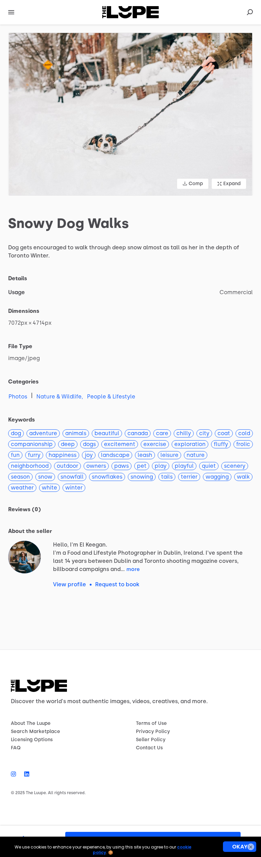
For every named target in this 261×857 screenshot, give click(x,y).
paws (121, 466)
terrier (189, 477)
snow (45, 477)
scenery (234, 466)
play (161, 466)
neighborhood (30, 466)
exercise (154, 444)
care (162, 433)
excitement (119, 444)
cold (244, 433)
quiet (209, 466)
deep (68, 444)
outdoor (67, 466)
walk (243, 477)
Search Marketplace (35, 731)
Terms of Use (151, 723)
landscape (115, 455)
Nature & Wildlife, (59, 396)
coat (224, 433)
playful (184, 466)
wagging (217, 477)
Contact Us (149, 748)
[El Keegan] (24, 557)
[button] (130, 114)
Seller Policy (151, 740)
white (49, 487)
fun (15, 455)
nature (196, 455)
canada (137, 433)
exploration (190, 444)
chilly (183, 433)
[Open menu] (11, 12)
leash (145, 455)
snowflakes (107, 477)
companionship (32, 444)
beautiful (106, 433)
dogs (89, 444)
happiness (62, 455)
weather (22, 487)
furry (34, 455)
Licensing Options (32, 740)
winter (74, 487)
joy (89, 455)
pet (141, 466)
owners (96, 466)
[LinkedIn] (24, 774)
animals (75, 433)
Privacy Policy (153, 731)
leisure (169, 455)
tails (167, 477)
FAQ (16, 748)
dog (16, 433)
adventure (43, 433)
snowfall (72, 477)
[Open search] (250, 12)
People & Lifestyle (111, 396)
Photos (17, 396)
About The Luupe (31, 723)
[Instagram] (15, 774)
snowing (141, 477)
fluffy (221, 444)
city (204, 433)
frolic (243, 444)
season (20, 477)
